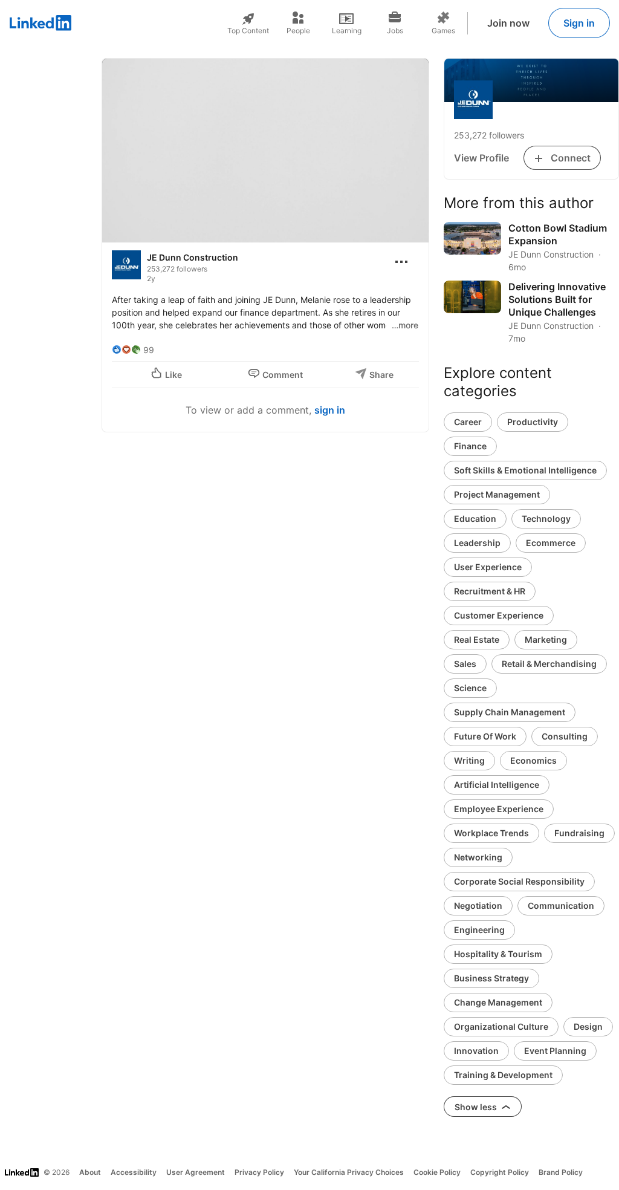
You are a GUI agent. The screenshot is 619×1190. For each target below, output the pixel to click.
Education (475, 518)
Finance (470, 446)
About (90, 1172)
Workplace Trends (491, 833)
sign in (329, 410)
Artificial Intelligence (496, 784)
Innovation (476, 1050)
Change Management (498, 1002)
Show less (477, 1107)
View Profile (481, 158)
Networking (478, 857)
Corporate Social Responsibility (519, 881)
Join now (508, 23)
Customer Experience (498, 615)
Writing (469, 760)
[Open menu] (401, 262)
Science (470, 688)
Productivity (532, 422)
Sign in (579, 23)
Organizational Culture (501, 1026)
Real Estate (476, 639)
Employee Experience (498, 809)
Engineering (479, 930)
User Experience (488, 567)
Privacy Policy (259, 1172)
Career (468, 422)
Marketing (546, 639)
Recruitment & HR (489, 591)
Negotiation (478, 905)
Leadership (477, 543)
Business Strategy (491, 978)
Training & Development (503, 1075)
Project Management (497, 494)
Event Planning (555, 1050)
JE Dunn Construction (192, 257)
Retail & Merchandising (549, 663)
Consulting (565, 736)
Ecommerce (550, 543)
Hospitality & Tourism (498, 954)
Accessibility (134, 1172)
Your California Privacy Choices (349, 1172)
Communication (561, 905)
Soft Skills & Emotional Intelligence (525, 470)
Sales (465, 663)
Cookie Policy (437, 1172)
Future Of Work (485, 736)
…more (405, 325)
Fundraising (579, 833)
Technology (546, 518)
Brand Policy (561, 1172)
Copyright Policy (499, 1172)
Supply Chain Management (509, 712)
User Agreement (195, 1172)
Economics (533, 760)
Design (588, 1026)
